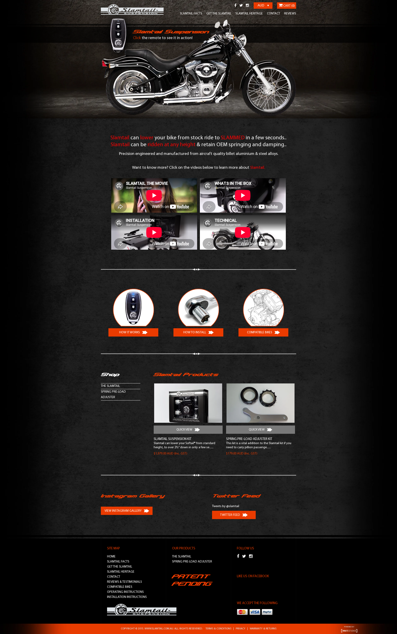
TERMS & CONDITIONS (218, 628)
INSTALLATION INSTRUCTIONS (127, 597)
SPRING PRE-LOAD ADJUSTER (113, 394)
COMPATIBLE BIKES (119, 587)
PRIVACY (240, 628)
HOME (111, 556)
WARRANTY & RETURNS (263, 628)
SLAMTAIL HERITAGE (249, 13)
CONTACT (273, 13)
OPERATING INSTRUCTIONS (125, 592)
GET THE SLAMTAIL (218, 13)
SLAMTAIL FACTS (191, 13)
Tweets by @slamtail (225, 506)
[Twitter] (241, 6)
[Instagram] (247, 6)
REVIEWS (290, 13)
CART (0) (289, 6)
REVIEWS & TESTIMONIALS (124, 582)
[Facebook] (235, 6)
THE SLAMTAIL (110, 386)
